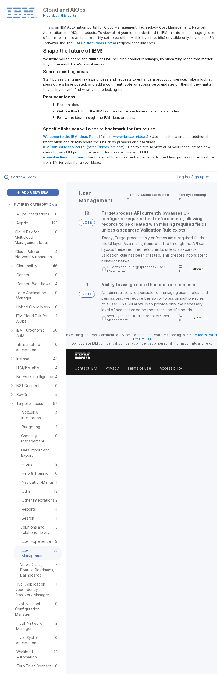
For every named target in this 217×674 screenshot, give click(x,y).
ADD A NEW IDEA (34, 192)
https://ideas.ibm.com (105, 147)
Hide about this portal (60, 15)
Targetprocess (142, 267)
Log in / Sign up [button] (191, 177)
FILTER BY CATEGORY (31, 204)
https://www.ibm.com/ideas (124, 136)
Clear (53, 204)
